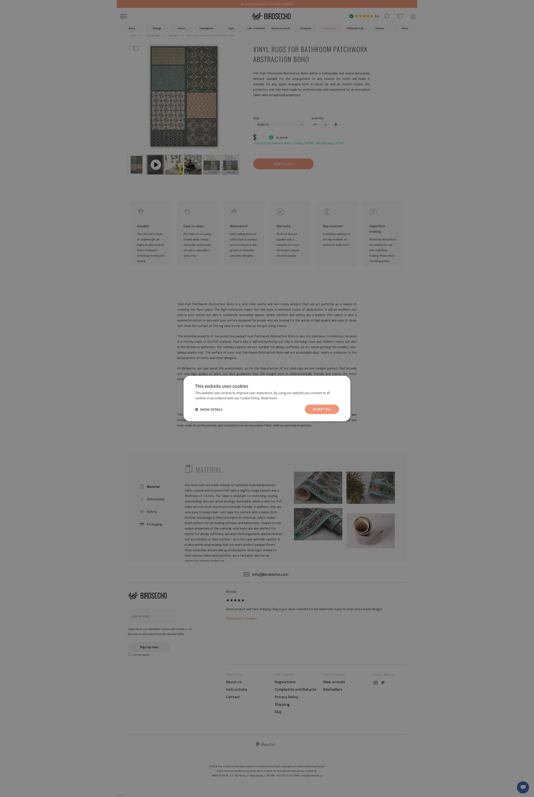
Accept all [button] (322, 409)
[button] (208, 409)
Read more (269, 398)
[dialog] (267, 398)
